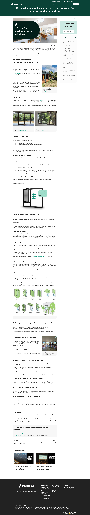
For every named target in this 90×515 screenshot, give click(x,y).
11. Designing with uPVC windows (69, 66)
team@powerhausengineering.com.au (27, 493)
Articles (58, 4)
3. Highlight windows (67, 48)
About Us (54, 490)
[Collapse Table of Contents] (75, 37)
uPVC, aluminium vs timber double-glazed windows (33, 55)
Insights (54, 491)
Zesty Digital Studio (73, 513)
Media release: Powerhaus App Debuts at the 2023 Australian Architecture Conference (45, 468)
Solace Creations (22, 130)
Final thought (65, 78)
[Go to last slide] (15, 463)
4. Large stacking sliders (68, 50)
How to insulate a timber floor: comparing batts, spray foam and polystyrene (23, 468)
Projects (53, 4)
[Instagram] (72, 488)
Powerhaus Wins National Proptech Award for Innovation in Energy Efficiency (23, 442)
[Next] (53, 463)
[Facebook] (48, 45)
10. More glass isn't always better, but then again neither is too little (69, 63)
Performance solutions (45, 495)
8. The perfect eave (67, 58)
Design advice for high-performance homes (45, 498)
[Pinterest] (52, 45)
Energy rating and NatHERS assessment (45, 488)
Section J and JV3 (44, 490)
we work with (43, 100)
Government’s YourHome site (37, 256)
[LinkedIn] (56, 45)
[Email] (54, 45)
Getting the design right (65, 39)
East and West (68, 45)
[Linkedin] (67, 488)
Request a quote (18, 435)
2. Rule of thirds (66, 47)
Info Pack (69, 4)
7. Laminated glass (66, 56)
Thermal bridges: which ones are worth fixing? (46, 441)
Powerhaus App (47, 4)
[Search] (74, 19)
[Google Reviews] (70, 488)
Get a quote (75, 4)
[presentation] (24, 458)
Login (76, 1)
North (66, 44)
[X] (50, 45)
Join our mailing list (19, 433)
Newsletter (55, 494)
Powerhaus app (16, 73)
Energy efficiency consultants (44, 493)
